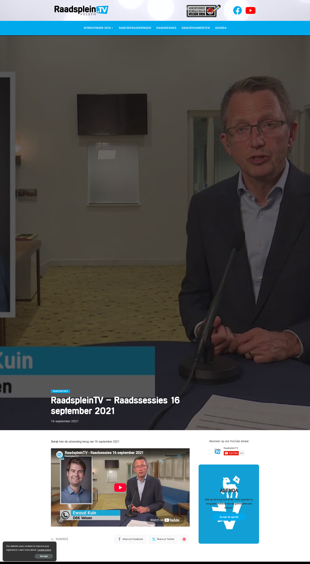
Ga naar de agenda (229, 517)
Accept (44, 556)
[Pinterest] (184, 539)
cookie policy (44, 550)
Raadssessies (60, 391)
